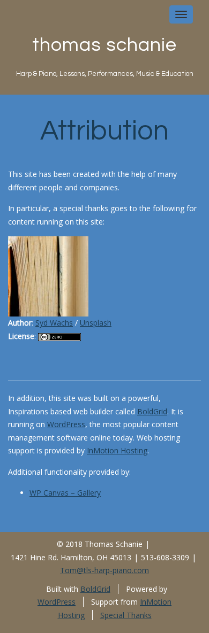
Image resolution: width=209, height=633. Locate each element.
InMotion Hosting (117, 450)
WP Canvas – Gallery (65, 493)
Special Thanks (126, 615)
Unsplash (95, 323)
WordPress (66, 424)
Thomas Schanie (104, 45)
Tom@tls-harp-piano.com (104, 570)
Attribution (104, 131)
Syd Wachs (54, 323)
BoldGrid (152, 411)
